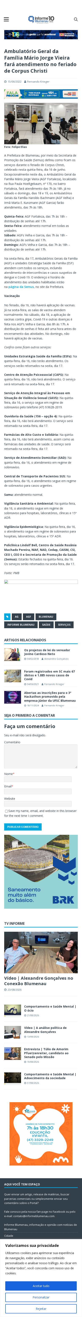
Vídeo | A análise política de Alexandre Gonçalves (45, 1030)
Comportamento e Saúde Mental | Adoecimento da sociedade (50, 1076)
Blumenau (46, 616)
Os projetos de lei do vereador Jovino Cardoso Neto (47, 652)
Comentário (12, 742)
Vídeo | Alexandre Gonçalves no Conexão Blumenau (38, 980)
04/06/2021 (33, 684)
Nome (8, 774)
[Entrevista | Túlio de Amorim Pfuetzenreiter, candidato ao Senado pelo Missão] (12, 1053)
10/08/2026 (33, 1061)
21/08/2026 (33, 1015)
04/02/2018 (33, 658)
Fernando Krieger (38, 81)
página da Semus (21, 287)
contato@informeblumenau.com (33, 1216)
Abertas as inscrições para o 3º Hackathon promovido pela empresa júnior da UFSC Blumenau (50, 696)
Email (8, 786)
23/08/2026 (14, 989)
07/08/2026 (33, 1082)
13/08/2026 (33, 1036)
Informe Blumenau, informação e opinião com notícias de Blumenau (40, 1227)
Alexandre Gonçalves (56, 658)
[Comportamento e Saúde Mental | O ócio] (12, 1011)
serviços (64, 624)
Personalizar (41, 1297)
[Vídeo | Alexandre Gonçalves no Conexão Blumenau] (41, 952)
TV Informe (14, 923)
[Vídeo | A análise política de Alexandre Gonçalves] (12, 1032)
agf (28, 616)
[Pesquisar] (75, 19)
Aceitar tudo (41, 1286)
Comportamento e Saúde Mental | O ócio (50, 1008)
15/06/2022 (14, 81)
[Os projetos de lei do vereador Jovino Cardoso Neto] (12, 654)
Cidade (8, 1236)
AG (17, 616)
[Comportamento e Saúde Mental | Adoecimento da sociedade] (12, 1078)
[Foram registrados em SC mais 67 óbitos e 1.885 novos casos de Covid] (12, 676)
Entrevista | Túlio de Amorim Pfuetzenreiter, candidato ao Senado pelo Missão (46, 1053)
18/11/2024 (33, 705)
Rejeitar (41, 1309)
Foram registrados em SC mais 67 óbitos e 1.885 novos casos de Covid (49, 675)
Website (9, 799)
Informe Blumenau (20, 624)
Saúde (46, 624)
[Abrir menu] (6, 19)
